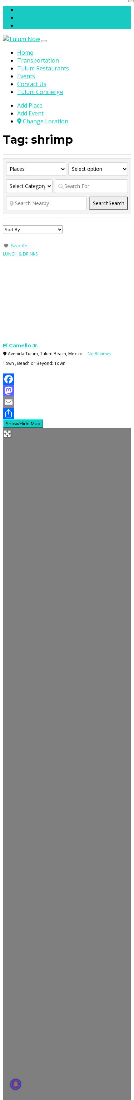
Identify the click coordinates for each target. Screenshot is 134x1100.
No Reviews (99, 354)
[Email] (67, 402)
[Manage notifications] (15, 1084)
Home (25, 52)
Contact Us (31, 84)
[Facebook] (67, 379)
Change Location (44, 25)
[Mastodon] (67, 390)
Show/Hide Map (23, 423)
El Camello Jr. (21, 345)
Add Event (30, 17)
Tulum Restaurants (43, 68)
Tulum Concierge (40, 92)
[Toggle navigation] (44, 41)
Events (26, 76)
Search (108, 203)
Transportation (38, 60)
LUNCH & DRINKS (20, 254)
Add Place (30, 10)
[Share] (67, 413)
